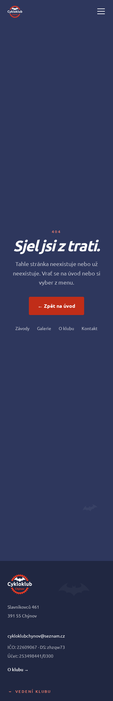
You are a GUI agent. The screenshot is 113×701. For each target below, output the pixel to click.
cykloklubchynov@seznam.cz (36, 636)
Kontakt (90, 328)
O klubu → (18, 669)
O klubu (66, 328)
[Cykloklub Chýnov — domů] (15, 11)
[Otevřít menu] (101, 11)
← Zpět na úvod (56, 305)
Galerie (44, 328)
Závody (22, 328)
